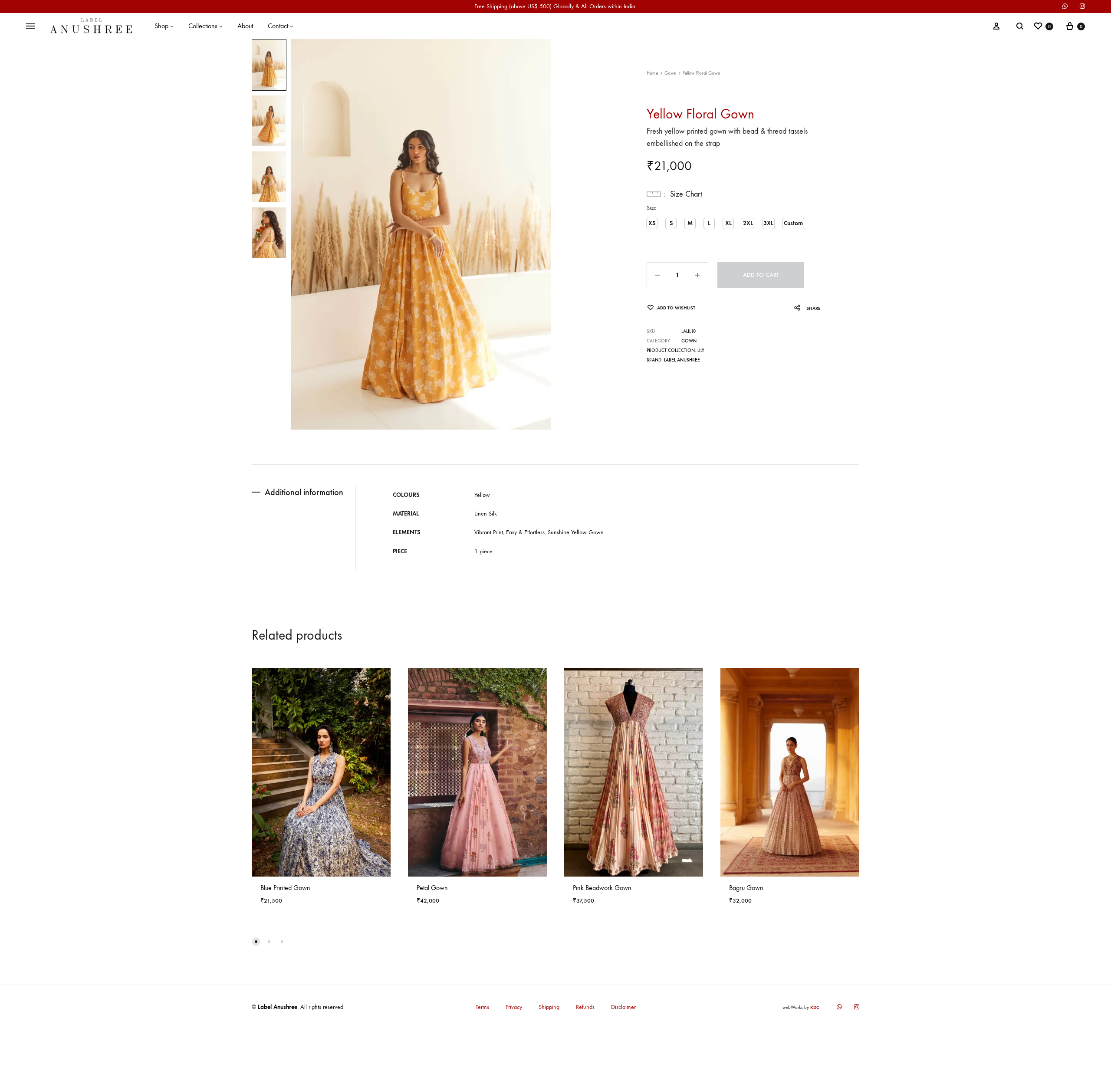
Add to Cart (761, 275)
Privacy (514, 1007)
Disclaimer (623, 1007)
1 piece (483, 551)
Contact (278, 26)
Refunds (585, 1007)
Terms (482, 1007)
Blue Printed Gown (285, 888)
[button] (652, 223)
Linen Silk (485, 513)
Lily (700, 350)
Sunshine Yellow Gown (576, 532)
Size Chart (686, 194)
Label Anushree (682, 360)
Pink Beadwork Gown (602, 888)
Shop (161, 26)
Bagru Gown (746, 888)
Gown (670, 73)
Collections (202, 26)
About (245, 26)
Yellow (482, 495)
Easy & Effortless (525, 532)
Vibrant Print (488, 532)
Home (652, 73)
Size (652, 207)
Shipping (549, 1007)
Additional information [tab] (304, 492)
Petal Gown (432, 888)
